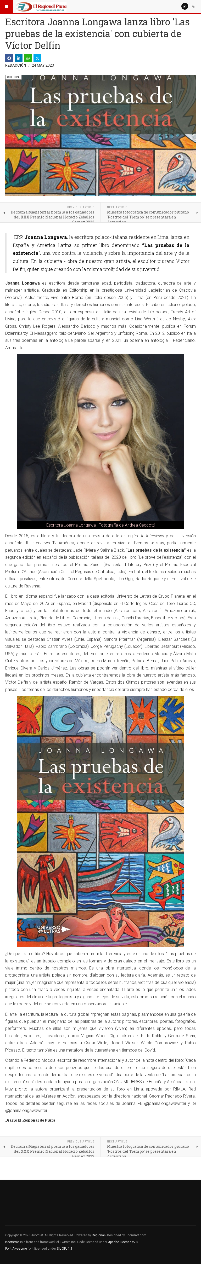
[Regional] (41, 6)
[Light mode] (184, 6)
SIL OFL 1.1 (64, 1248)
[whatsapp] (28, 58)
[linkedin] (19, 58)
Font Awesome (16, 1248)
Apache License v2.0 (123, 1242)
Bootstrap (12, 1242)
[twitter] (37, 58)
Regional (98, 1235)
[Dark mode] (193, 6)
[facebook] (9, 58)
